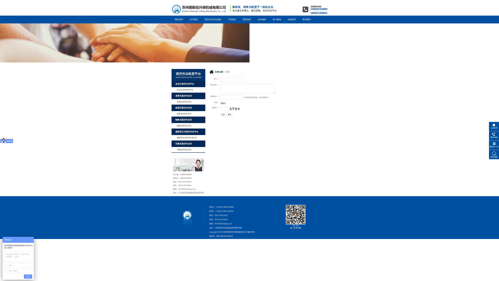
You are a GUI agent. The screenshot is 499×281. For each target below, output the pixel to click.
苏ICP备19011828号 (224, 236)
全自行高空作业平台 (184, 84)
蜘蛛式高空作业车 (183, 120)
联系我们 (307, 19)
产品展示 (232, 19)
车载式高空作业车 (183, 144)
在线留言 (292, 19)
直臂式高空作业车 (183, 96)
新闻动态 (247, 19)
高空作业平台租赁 (213, 19)
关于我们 (194, 19)
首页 (228, 72)
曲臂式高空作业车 (183, 108)
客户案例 (277, 19)
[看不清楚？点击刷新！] (234, 108)
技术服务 (262, 19)
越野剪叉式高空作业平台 (186, 132)
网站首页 (179, 19)
